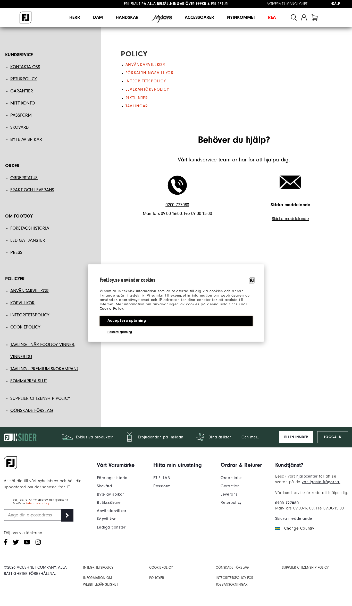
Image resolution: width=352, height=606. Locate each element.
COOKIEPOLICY (25, 327)
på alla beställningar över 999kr (165, 4)
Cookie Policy (111, 308)
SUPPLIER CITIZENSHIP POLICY (305, 567)
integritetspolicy (37, 503)
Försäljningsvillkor (149, 73)
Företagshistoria (112, 477)
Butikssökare (109, 502)
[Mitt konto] (304, 17)
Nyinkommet (241, 17)
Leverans (229, 494)
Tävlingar (136, 106)
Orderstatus (232, 477)
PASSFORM (21, 115)
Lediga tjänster (27, 240)
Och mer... (251, 437)
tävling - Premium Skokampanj (44, 368)
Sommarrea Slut (28, 381)
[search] (294, 17)
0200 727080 (177, 204)
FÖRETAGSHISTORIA (29, 228)
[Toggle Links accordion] (116, 464)
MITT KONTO (22, 103)
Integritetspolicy (145, 81)
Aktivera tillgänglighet (287, 4)
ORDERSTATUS (24, 177)
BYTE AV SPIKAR (26, 139)
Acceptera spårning (126, 320)
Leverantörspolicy (147, 89)
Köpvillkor (106, 519)
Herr (74, 17)
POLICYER (156, 578)
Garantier (230, 486)
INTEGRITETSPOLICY (29, 315)
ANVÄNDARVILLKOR (29, 290)
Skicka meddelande (290, 218)
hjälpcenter (307, 476)
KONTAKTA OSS (25, 67)
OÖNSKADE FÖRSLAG (31, 410)
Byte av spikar (110, 494)
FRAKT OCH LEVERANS (32, 190)
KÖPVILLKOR (22, 303)
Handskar (127, 17)
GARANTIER (21, 91)
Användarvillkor (145, 64)
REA (272, 17)
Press (16, 252)
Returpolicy (231, 502)
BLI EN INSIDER (296, 437)
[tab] (314, 17)
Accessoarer (199, 17)
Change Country (299, 528)
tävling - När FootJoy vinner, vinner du (42, 350)
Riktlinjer (136, 98)
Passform (162, 486)
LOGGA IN (332, 437)
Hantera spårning (119, 332)
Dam (98, 17)
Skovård (104, 486)
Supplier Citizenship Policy (40, 398)
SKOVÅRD (19, 127)
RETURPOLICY (23, 79)
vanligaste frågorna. (321, 482)
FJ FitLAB (161, 477)
